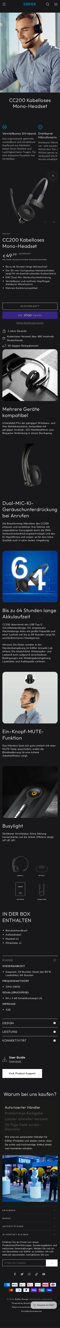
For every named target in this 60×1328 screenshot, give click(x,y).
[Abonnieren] (52, 1262)
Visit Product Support (22, 1073)
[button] (47, 4)
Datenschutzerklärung (22, 1307)
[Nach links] (46, 222)
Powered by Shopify (21, 1303)
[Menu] (4, 4)
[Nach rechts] (54, 222)
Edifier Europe (21, 1299)
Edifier (6, 234)
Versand (15, 260)
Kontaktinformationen (31, 1311)
